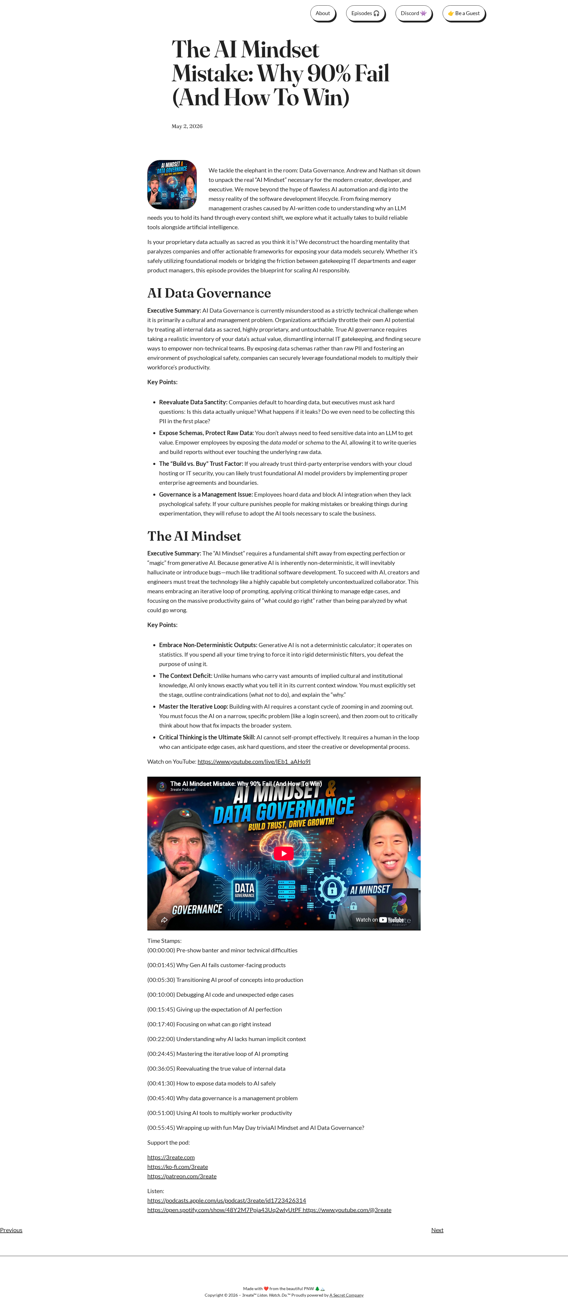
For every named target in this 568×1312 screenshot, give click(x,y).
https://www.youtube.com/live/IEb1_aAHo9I (254, 761)
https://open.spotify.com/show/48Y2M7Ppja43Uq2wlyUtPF (225, 1209)
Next (437, 1229)
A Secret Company (347, 1295)
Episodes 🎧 (365, 13)
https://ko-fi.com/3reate (177, 1166)
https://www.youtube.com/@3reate (347, 1209)
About (323, 13)
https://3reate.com (171, 1157)
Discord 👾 (414, 13)
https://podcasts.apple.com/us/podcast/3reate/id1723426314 (226, 1200)
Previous (11, 1229)
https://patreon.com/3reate (182, 1175)
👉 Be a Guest (464, 13)
